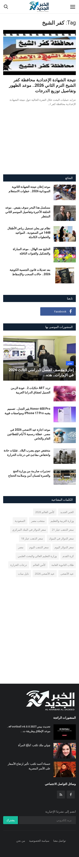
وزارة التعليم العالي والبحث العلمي (37, 556)
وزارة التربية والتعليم (62, 521)
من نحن (20, 841)
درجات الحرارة (18, 565)
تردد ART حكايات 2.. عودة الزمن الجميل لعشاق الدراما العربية (30, 390)
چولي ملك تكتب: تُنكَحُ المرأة (34, 745)
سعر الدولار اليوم (64, 547)
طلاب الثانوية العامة (62, 565)
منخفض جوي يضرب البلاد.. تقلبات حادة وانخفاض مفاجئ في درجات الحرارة (27, 452)
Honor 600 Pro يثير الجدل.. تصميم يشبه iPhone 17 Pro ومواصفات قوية (27, 411)
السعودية (20, 521)
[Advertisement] (39, 144)
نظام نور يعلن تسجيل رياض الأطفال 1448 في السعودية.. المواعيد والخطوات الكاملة (28, 233)
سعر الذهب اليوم (39, 547)
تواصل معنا (59, 841)
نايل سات (23, 574)
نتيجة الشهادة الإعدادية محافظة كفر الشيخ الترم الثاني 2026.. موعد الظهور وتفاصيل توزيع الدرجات (42, 85)
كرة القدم (68, 556)
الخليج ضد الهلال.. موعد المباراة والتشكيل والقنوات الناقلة (31, 251)
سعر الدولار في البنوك (61, 538)
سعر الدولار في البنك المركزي (29, 530)
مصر (20, 547)
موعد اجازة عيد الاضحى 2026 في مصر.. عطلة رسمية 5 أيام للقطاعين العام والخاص (28, 434)
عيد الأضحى (67, 574)
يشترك (10, 820)
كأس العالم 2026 (44, 512)
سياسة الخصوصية (39, 841)
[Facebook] (71, 795)
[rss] (61, 795)
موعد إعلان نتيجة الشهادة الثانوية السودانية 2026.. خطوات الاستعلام (29, 189)
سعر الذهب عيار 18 (32, 538)
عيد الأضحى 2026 (45, 574)
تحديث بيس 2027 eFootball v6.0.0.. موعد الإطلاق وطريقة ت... (28, 729)
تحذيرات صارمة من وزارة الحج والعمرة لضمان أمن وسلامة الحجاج (29, 473)
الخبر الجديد (67, 512)
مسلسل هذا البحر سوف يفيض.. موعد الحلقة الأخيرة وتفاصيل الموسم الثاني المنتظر (27, 212)
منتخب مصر (38, 521)
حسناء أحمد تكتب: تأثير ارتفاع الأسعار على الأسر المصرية (29, 766)
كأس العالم (39, 565)
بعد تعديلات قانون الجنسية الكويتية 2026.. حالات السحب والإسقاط (30, 272)
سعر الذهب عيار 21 (63, 530)
